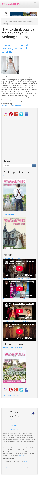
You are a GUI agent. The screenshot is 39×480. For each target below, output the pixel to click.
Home (5, 20)
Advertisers (13, 429)
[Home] (12, 4)
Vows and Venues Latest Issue (12, 348)
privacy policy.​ (21, 455)
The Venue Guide (8, 214)
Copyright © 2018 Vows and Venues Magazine (13, 467)
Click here (25, 461)
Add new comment (15, 105)
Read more (4, 105)
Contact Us (13, 421)
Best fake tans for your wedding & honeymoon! (18, 278)
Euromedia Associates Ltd (16, 469)
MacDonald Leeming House (11, 258)
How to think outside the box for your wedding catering (18, 48)
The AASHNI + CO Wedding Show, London (16, 321)
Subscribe (13, 426)
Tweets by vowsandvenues (11, 395)
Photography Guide (9, 176)
